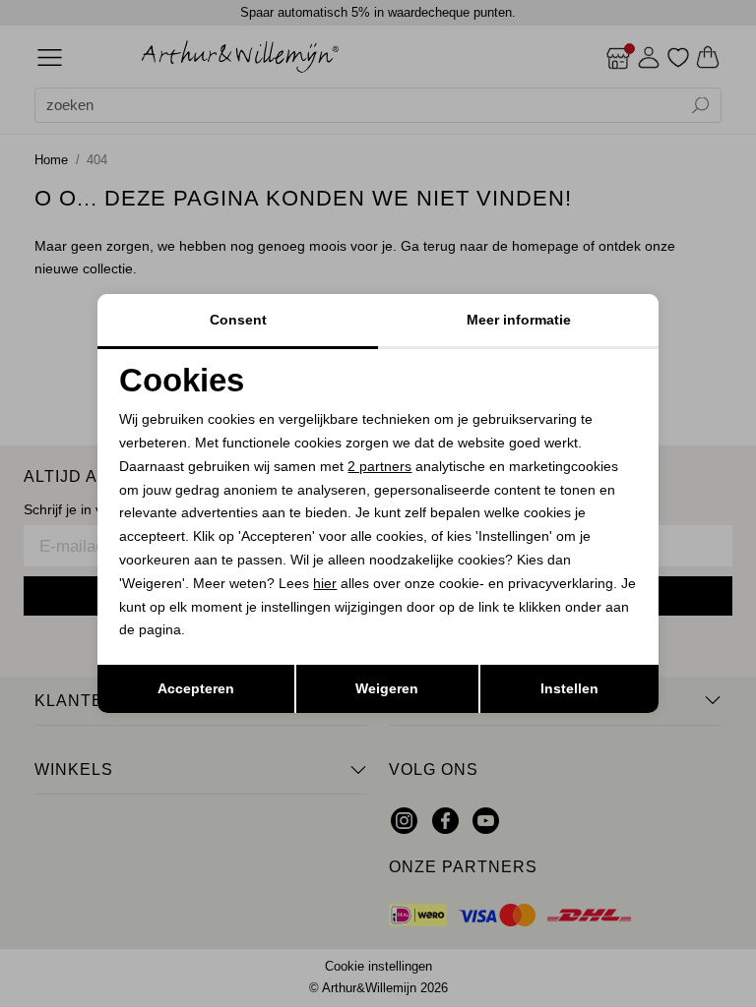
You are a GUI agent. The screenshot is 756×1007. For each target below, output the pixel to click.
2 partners (379, 466)
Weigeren (386, 688)
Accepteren (196, 688)
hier (325, 583)
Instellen (569, 688)
